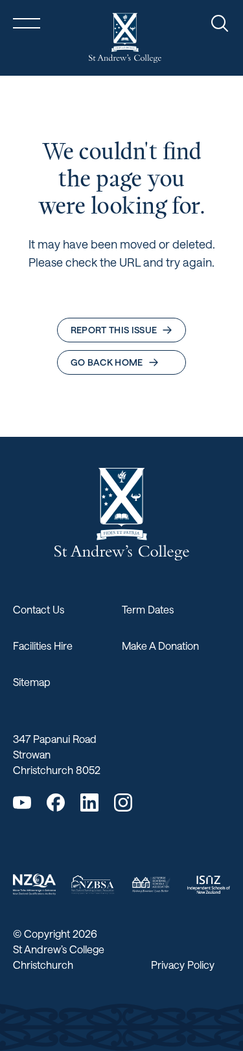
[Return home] (125, 38)
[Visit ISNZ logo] (208, 885)
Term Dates (148, 609)
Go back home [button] (107, 362)
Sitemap (32, 682)
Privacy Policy (182, 964)
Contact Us (38, 609)
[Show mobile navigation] (26, 23)
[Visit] (34, 884)
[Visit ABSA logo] (151, 884)
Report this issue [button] (114, 329)
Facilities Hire (43, 645)
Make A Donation (160, 645)
